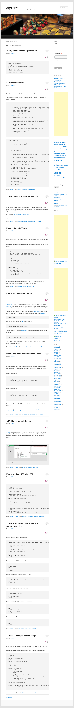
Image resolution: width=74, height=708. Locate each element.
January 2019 (57, 373)
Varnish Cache (9, 304)
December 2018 (57, 375)
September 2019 (57, 367)
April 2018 (56, 381)
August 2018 (57, 378)
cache (55, 144)
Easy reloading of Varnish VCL (19, 474)
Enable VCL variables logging (19, 293)
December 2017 (57, 386)
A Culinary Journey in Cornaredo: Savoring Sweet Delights (60, 86)
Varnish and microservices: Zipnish (22, 196)
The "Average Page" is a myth (60, 330)
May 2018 (56, 380)
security (59, 163)
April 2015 (56, 409)
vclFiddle (8, 432)
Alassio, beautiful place (59, 83)
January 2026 (57, 347)
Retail (64, 157)
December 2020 (57, 358)
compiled (42, 313)
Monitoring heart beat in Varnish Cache (23, 353)
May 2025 (56, 352)
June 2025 (56, 350)
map (64, 153)
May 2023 (56, 353)
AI (63, 142)
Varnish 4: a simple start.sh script (21, 635)
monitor (26, 221)
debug (61, 146)
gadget (66, 149)
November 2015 (57, 401)
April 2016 (56, 397)
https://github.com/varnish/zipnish (21, 214)
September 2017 (57, 390)
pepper (56, 155)
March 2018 (56, 383)
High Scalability (58, 340)
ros (63, 160)
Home (8, 37)
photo (55, 157)
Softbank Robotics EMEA (59, 212)
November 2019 (57, 366)
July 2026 (56, 346)
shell (29, 516)
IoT (57, 151)
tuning (30, 75)
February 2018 (57, 384)
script (26, 516)
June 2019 (56, 370)
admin (23, 516)
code (63, 144)
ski (65, 163)
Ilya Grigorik (57, 317)
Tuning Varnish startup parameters (21, 50)
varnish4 (39, 75)
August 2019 (57, 369)
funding (58, 149)
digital (65, 147)
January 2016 (57, 398)
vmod (35, 346)
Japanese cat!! (57, 77)
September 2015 (57, 404)
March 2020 (56, 361)
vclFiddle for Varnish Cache (18, 421)
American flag (57, 81)
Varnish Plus (17, 75)
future (62, 149)
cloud (60, 144)
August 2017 (57, 392)
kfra (55, 192)
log (22, 346)
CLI (58, 144)
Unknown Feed (57, 263)
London (61, 153)
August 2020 (57, 360)
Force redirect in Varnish (17, 228)
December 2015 (57, 400)
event (55, 149)
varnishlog (8, 306)
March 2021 (56, 356)
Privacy (17, 37)
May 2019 (56, 372)
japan (59, 151)
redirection (20, 286)
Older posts (9, 697)
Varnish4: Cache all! (15, 82)
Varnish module (36, 311)
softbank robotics (59, 165)
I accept (58, 63)
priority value (24, 330)
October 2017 (57, 389)
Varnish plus (34, 75)
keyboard (63, 151)
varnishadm (32, 414)
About (12, 37)
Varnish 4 (12, 75)
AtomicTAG (12, 7)
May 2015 (56, 407)
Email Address (58, 53)
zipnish (33, 221)
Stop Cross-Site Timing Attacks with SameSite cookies (59, 321)
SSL (66, 165)
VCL (23, 321)
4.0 (55, 142)
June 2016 (56, 395)
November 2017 (57, 387)
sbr (65, 160)
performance (26, 75)
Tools (58, 167)
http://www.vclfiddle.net (22, 441)
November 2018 (57, 377)
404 (57, 142)
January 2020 (57, 363)
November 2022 (57, 355)
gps (55, 151)
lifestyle (56, 153)
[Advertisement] (61, 114)
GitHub (41, 441)
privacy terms (63, 63)
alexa (65, 142)
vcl (28, 189)
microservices (21, 221)
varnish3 (25, 346)
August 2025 (57, 349)
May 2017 (56, 393)
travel (62, 167)
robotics (58, 160)
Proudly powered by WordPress (37, 703)
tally (55, 167)
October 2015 (57, 403)
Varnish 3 (12, 346)
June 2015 (56, 406)
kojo (55, 199)
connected (56, 146)
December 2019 (57, 364)
